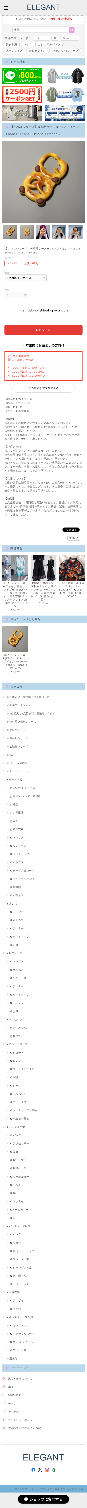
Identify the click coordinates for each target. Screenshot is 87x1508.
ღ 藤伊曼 (15, 1036)
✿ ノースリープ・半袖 (23, 1110)
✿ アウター (17, 928)
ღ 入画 (14, 821)
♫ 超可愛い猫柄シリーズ (21, 721)
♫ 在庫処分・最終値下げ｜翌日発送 (28, 696)
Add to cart (43, 330)
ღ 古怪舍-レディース (22, 787)
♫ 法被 (11, 754)
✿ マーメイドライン (22, 1069)
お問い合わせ (16, 1395)
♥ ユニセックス (16, 1019)
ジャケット (70, 38)
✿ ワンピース (18, 845)
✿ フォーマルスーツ (22, 1333)
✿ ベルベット (18, 1094)
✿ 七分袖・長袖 (19, 1118)
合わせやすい (37, 50)
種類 (6, 272)
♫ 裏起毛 (12, 1358)
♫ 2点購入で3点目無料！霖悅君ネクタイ (31, 713)
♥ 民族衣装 (13, 1292)
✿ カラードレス (19, 1284)
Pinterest (13, 1411)
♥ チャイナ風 (14, 779)
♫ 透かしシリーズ (17, 738)
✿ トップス (17, 837)
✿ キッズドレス (19, 1325)
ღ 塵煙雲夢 (16, 829)
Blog (10, 1386)
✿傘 (12, 1218)
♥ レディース (14, 953)
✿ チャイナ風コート (22, 870)
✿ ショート (17, 1052)
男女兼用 (11, 44)
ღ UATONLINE (18, 1027)
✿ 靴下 (14, 1193)
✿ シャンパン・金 (21, 1267)
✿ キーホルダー (19, 1176)
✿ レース (15, 1085)
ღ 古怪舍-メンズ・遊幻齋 (25, 796)
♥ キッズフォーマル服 (20, 1317)
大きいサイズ (14, 50)
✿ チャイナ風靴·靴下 (22, 879)
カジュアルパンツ (49, 44)
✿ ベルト (15, 1184)
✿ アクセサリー (19, 1143)
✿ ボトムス (17, 862)
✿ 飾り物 (15, 887)
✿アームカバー (19, 1209)
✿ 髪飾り (15, 1151)
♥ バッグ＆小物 (16, 1126)
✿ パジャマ (17, 895)
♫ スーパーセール (17, 771)
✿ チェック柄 (18, 1102)
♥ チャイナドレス (17, 1044)
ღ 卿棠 (14, 804)
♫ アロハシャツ (16, 729)
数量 (6, 289)
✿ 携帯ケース (18, 1168)
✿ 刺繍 (14, 1077)
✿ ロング (15, 1060)
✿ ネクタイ (17, 1201)
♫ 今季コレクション (19, 705)
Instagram (14, 1403)
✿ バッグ (15, 1135)
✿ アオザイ (17, 1300)
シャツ (27, 44)
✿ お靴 (14, 945)
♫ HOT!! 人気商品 (17, 763)
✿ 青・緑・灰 (18, 1275)
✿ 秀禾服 (15, 1308)
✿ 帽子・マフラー (21, 1160)
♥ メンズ (12, 903)
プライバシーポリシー (21, 1420)
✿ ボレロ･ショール (21, 1341)
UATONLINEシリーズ (65, 50)
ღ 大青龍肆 (16, 812)
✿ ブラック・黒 (19, 1259)
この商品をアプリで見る (43, 388)
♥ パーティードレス (18, 1226)
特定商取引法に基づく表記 (24, 1428)
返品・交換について (20, 1378)
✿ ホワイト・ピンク (22, 1251)
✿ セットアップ (19, 854)
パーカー (42, 38)
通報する (74, 538)
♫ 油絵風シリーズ (17, 746)
